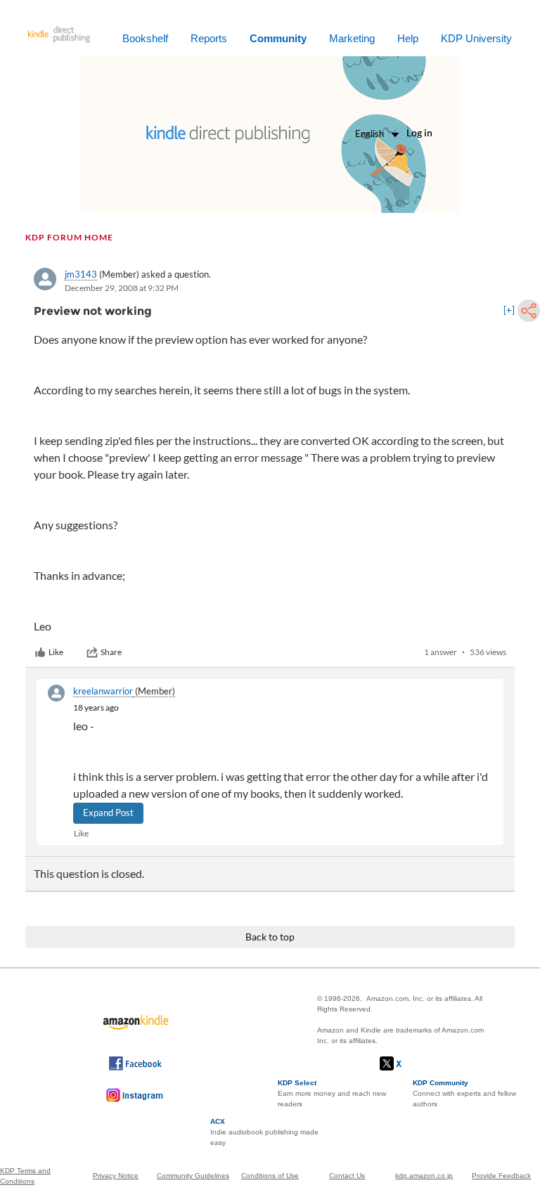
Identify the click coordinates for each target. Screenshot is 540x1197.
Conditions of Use (270, 1175)
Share (111, 652)
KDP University (476, 38)
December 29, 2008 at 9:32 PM (122, 288)
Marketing (352, 38)
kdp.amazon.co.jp (424, 1175)
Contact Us (347, 1175)
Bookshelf (145, 38)
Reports (209, 38)
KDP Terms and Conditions (25, 1176)
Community (278, 38)
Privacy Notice (116, 1175)
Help (407, 38)
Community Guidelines (193, 1175)
